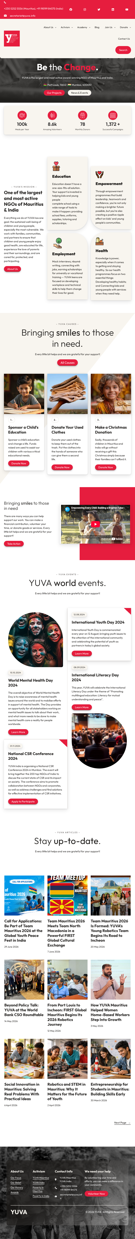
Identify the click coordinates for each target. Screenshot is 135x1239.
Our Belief (16, 1182)
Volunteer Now (96, 1193)
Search (123, 50)
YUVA (19, 1212)
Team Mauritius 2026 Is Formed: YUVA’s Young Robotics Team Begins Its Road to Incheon (110, 931)
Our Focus (16, 1177)
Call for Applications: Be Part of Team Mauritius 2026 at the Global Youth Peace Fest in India (23, 931)
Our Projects (54, 92)
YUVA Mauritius (41, 1177)
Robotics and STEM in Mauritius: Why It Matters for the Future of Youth (67, 1091)
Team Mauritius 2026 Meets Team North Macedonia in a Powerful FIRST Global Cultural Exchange (66, 933)
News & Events (79, 92)
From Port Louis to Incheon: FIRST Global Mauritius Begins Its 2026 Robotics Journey (67, 1015)
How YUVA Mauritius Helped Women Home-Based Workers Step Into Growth (110, 1012)
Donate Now (18, 463)
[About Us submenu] (55, 27)
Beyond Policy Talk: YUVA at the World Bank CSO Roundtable (24, 1010)
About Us (12, 269)
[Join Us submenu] (115, 27)
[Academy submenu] (89, 27)
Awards (15, 1192)
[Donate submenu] (130, 27)
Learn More (18, 732)
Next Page (122, 1122)
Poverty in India (41, 1195)
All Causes (67, 363)
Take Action (13, 543)
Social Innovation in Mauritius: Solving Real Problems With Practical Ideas (21, 1091)
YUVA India (38, 1182)
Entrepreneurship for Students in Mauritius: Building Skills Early (110, 1089)
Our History (17, 1187)
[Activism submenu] (72, 27)
